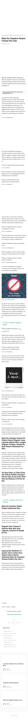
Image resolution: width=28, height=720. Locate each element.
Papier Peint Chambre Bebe (14, 614)
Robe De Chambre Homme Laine (12, 700)
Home (3, 35)
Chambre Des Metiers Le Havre (10, 646)
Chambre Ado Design (7, 635)
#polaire (13, 606)
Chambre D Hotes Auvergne (9, 644)
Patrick (8, 669)
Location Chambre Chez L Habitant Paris (13, 664)
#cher (3, 606)
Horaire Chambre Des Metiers (9, 640)
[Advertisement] (14, 19)
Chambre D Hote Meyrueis (11, 683)
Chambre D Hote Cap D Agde (9, 633)
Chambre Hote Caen (7, 642)
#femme (8, 606)
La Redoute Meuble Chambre (14, 611)
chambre (4, 603)
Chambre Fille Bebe (7, 638)
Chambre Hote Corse (7, 631)
